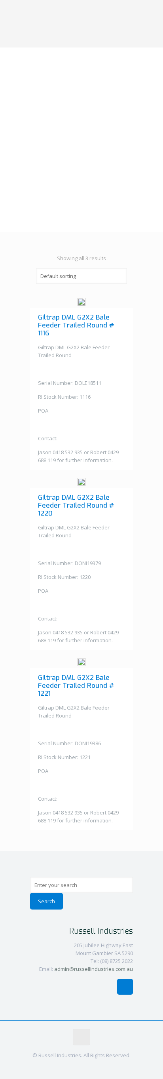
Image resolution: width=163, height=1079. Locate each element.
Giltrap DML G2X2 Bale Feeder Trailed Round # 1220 (76, 505)
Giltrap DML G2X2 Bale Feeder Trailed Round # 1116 (76, 325)
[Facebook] (82, 1067)
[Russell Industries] (81, 24)
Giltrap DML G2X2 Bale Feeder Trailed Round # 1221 (76, 685)
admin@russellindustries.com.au (93, 968)
